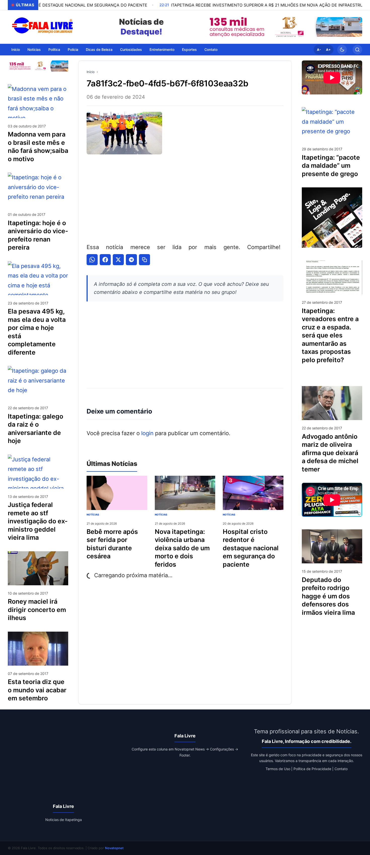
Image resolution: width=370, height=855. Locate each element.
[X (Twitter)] (118, 259)
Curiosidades (131, 49)
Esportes (189, 49)
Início (15, 49)
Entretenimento (162, 49)
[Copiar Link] (144, 259)
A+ (328, 50)
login (147, 433)
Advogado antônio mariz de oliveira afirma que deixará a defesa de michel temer (330, 452)
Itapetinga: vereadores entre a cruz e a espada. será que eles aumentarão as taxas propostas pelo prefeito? (330, 335)
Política (54, 49)
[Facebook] (105, 259)
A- (319, 50)
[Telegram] (131, 259)
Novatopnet (114, 848)
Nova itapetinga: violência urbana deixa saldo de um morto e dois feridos (182, 548)
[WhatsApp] (92, 259)
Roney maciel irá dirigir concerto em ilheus (37, 610)
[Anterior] (210, 26)
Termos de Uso (278, 769)
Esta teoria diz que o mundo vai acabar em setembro (37, 690)
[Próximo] (357, 26)
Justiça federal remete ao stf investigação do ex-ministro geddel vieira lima (38, 521)
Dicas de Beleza (99, 49)
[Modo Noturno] (342, 49)
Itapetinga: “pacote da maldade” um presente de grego (331, 165)
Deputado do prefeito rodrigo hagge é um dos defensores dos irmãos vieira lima (328, 596)
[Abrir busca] (357, 49)
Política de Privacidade (312, 769)
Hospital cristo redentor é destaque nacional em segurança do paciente (251, 548)
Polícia (73, 49)
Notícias (34, 49)
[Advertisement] (185, 197)
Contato (210, 49)
